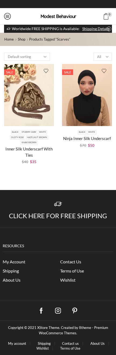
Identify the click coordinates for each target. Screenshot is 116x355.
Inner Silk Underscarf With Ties (29, 151)
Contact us (70, 343)
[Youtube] (67, 4)
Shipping (11, 270)
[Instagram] (58, 4)
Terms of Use (72, 270)
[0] (111, 16)
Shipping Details (96, 28)
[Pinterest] (75, 311)
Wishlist (68, 279)
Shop (21, 39)
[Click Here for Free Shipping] (58, 204)
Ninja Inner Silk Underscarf (87, 138)
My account (17, 343)
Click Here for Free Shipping (58, 216)
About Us (12, 279)
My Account (14, 261)
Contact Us (70, 261)
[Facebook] (49, 4)
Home (9, 39)
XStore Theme (48, 327)
